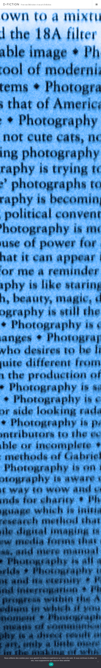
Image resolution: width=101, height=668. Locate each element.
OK (51, 664)
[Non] (98, 661)
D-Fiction (11, 4)
